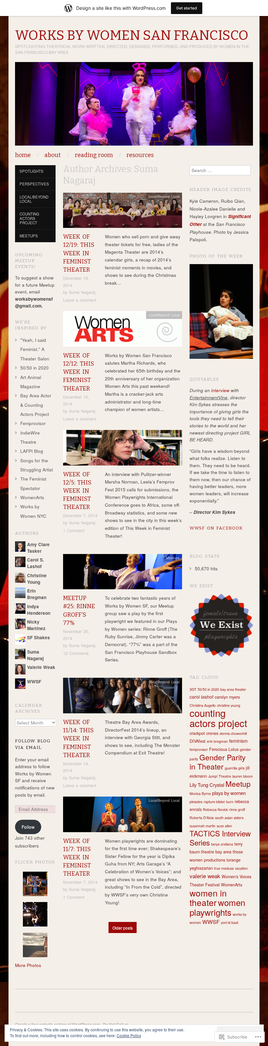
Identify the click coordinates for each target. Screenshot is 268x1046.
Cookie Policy (129, 1035)
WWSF (211, 922)
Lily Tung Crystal (207, 784)
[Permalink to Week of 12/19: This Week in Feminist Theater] (122, 212)
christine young (228, 705)
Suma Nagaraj (82, 292)
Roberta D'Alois (202, 817)
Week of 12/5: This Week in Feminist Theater (77, 491)
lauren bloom (242, 776)
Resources (140, 155)
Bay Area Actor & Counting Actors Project (35, 404)
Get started (186, 8)
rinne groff (237, 809)
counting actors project (218, 718)
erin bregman (217, 741)
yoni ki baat (229, 922)
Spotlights (31, 171)
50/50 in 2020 (34, 368)
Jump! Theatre (219, 776)
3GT (193, 689)
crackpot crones (204, 733)
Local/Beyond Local (164, 196)
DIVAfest (198, 741)
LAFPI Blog (31, 451)
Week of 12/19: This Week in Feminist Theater (78, 253)
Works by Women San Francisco (131, 35)
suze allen (224, 825)
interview (220, 390)
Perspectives (34, 183)
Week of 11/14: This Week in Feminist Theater (78, 739)
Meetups (172, 557)
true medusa (224, 868)
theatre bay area (216, 852)
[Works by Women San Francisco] (134, 106)
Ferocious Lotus (224, 749)
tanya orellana (222, 844)
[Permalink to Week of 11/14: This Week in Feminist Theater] (122, 697)
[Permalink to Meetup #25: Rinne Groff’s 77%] (122, 573)
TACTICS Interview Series (220, 838)
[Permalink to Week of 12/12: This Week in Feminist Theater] (122, 331)
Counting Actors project (29, 218)
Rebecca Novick (215, 809)
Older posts (122, 927)
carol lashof (201, 696)
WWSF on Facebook (216, 528)
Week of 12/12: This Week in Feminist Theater (78, 372)
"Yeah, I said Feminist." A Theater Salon (34, 349)
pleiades (196, 801)
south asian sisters (229, 817)
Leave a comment (79, 300)
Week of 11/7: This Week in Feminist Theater (77, 857)
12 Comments (76, 653)
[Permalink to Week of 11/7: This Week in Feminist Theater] (122, 816)
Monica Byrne (200, 793)
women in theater (208, 898)
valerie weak (205, 876)
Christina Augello (203, 705)
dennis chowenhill (233, 733)
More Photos (28, 965)
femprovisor (199, 749)
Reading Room (94, 155)
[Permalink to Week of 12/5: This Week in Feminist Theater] (122, 449)
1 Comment (73, 530)
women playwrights (217, 907)
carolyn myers (227, 697)
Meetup (238, 783)
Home (23, 155)
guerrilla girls (234, 768)
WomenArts (32, 497)
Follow (28, 827)
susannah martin (202, 825)
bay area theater (233, 689)
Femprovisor (33, 423)
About (52, 155)
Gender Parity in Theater (217, 762)
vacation (241, 868)
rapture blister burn (218, 801)
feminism (238, 740)
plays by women (229, 792)
